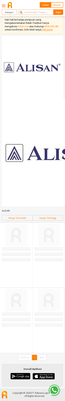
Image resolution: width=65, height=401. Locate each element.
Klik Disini (47, 29)
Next (42, 357)
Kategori (9, 12)
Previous (25, 357)
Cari (58, 12)
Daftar (45, 5)
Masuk (57, 5)
